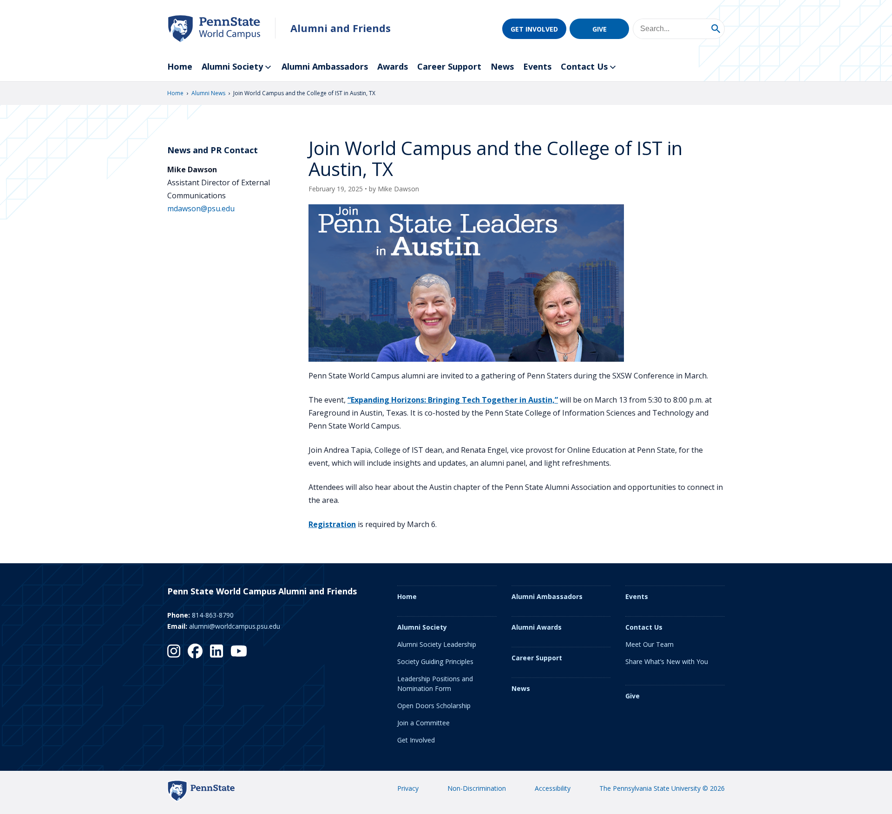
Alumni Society (232, 66)
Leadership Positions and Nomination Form (435, 683)
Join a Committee (423, 722)
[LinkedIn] (216, 651)
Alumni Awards (537, 627)
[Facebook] (195, 651)
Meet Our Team (649, 644)
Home (179, 66)
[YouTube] (238, 651)
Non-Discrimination (476, 788)
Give (599, 29)
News (502, 66)
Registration (332, 524)
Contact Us (584, 66)
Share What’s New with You (666, 661)
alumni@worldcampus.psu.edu (234, 626)
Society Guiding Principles (435, 661)
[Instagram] (173, 651)
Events (537, 66)
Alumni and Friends (340, 28)
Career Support (449, 66)
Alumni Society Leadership (436, 644)
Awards (392, 66)
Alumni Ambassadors (325, 66)
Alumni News (208, 93)
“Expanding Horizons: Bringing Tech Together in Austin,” (453, 400)
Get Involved (534, 29)
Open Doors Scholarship (434, 705)
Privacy (408, 788)
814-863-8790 (213, 615)
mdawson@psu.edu (201, 208)
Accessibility (553, 788)
